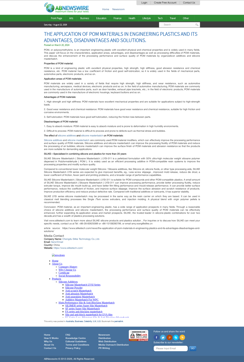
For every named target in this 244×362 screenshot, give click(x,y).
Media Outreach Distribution (113, 345)
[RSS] (182, 338)
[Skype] (176, 338)
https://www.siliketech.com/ (68, 248)
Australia (70, 321)
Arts (71, 18)
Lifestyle (146, 18)
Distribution (104, 338)
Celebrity (88, 321)
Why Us (48, 341)
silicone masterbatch (92, 135)
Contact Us (189, 2)
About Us (49, 345)
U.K (94, 321)
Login (144, 2)
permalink (118, 321)
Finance (118, 18)
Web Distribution (107, 341)
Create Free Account (165, 2)
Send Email (57, 242)
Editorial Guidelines (76, 341)
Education (101, 18)
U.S (99, 321)
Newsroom (118, 9)
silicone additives (67, 135)
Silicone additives (53, 140)
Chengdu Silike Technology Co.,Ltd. (81, 239)
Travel (173, 18)
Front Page (56, 18)
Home (105, 9)
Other (186, 18)
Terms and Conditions (77, 345)
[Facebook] (156, 338)
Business (84, 18)
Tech (160, 18)
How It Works (51, 338)
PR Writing (104, 348)
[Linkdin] (169, 338)
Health (132, 18)
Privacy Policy (73, 348)
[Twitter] (163, 338)
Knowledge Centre (76, 338)
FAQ (68, 335)
